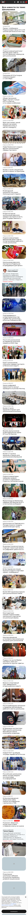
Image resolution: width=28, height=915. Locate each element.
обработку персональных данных (9, 904)
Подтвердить (14, 911)
